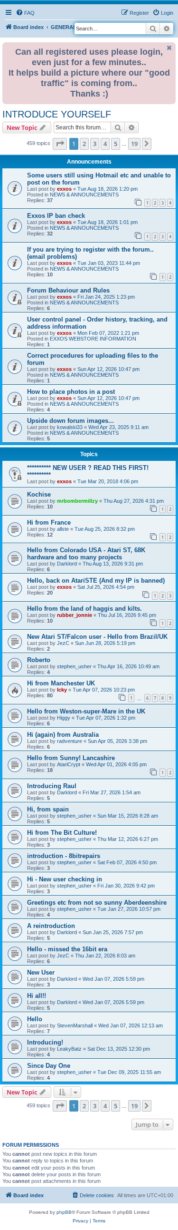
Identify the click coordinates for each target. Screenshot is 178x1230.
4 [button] (105, 143)
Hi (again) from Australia (63, 734)
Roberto (38, 660)
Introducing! (45, 1042)
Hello (34, 1019)
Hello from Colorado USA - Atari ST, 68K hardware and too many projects (86, 554)
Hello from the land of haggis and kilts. (84, 608)
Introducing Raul (51, 786)
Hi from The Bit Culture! (62, 832)
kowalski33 (70, 427)
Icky (62, 690)
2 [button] (84, 143)
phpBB (64, 1212)
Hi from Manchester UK (61, 683)
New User (41, 972)
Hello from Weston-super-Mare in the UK (86, 711)
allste (63, 529)
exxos (64, 189)
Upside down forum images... (70, 420)
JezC (63, 643)
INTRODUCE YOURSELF (56, 114)
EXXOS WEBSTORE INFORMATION (93, 339)
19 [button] (134, 143)
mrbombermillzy (77, 501)
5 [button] (115, 143)
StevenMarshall (75, 1025)
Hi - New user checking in (64, 879)
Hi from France (49, 522)
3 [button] (94, 143)
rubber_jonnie (74, 615)
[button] (60, 143)
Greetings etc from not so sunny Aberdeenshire (97, 902)
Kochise (39, 494)
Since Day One (48, 1065)
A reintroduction (51, 925)
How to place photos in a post (71, 391)
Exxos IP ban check (56, 215)
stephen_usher (74, 666)
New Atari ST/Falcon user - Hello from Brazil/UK (97, 636)
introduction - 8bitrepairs (63, 855)
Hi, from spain (48, 809)
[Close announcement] (169, 47)
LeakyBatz (69, 1049)
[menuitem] (25, 13)
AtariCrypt (68, 764)
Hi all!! (36, 995)
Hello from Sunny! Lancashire (71, 757)
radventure (69, 741)
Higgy (63, 718)
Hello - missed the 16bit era (67, 949)
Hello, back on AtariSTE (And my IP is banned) (96, 580)
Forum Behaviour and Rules (68, 290)
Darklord (67, 563)
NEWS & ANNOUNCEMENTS (84, 194)
